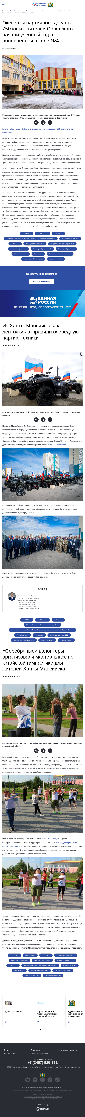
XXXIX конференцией (57, 445)
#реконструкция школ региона (60, 254)
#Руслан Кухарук (66, 640)
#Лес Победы (19, 970)
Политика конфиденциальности (42, 1094)
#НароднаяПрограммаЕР (42, 249)
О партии (7, 1050)
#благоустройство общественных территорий (40, 965)
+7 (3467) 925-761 (42, 1062)
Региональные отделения (67, 1050)
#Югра (58, 233)
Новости (29, 11)
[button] (40, 1029)
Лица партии (35, 1050)
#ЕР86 (26, 233)
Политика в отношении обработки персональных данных (43, 1096)
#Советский (38, 254)
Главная (5, 11)
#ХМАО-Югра (42, 233)
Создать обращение (41, 282)
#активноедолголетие (63, 970)
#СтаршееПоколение (53, 975)
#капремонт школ (55, 259)
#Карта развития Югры (70, 238)
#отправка (39, 635)
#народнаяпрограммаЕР (35, 244)
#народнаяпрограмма (18, 249)
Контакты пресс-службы (40, 1054)
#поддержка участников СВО (23, 640)
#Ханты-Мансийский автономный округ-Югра (42, 625)
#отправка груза (22, 635)
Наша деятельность (17, 11)
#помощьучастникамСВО (59, 635)
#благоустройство (69, 965)
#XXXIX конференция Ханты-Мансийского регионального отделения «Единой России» (42, 630)
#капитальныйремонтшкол (33, 259)
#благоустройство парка (39, 970)
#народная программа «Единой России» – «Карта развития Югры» (31, 238)
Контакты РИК (9, 1054)
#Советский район (20, 254)
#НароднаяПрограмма (66, 249)
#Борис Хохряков (47, 640)
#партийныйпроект (32, 975)
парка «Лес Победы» (51, 839)
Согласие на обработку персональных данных (42, 1098)
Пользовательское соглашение (42, 1093)
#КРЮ (15, 244)
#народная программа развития (62, 244)
